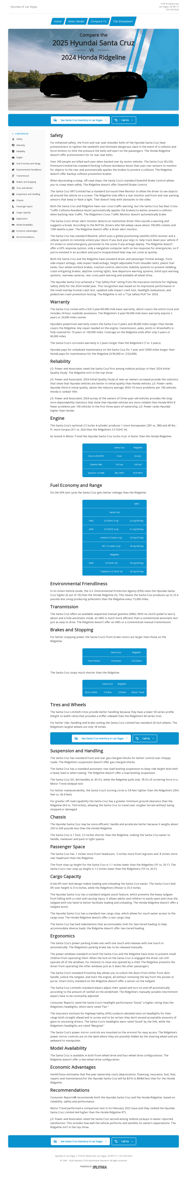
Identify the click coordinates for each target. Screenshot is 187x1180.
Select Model (76, 21)
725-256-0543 (172, 9)
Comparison (21, 134)
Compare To (98, 21)
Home (58, 21)
